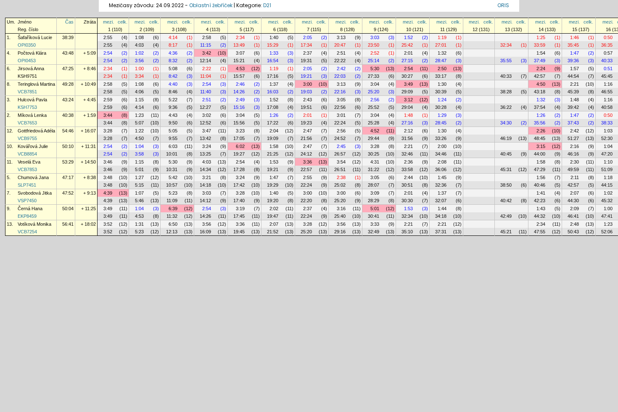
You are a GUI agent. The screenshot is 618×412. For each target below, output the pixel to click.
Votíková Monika (34, 224)
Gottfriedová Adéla (36, 130)
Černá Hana (30, 208)
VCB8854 (27, 153)
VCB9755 (27, 138)
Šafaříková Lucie (35, 37)
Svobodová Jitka (35, 192)
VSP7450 (27, 200)
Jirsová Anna (31, 68)
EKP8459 (27, 216)
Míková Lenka (32, 115)
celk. (122, 21)
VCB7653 (27, 122)
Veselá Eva (29, 161)
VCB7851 (27, 91)
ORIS (503, 5)
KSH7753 (27, 107)
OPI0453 (27, 60)
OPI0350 (27, 45)
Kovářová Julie (33, 146)
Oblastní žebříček (210, 5)
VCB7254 (27, 231)
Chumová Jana (33, 177)
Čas (69, 21)
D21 (267, 5)
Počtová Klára (32, 52)
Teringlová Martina (36, 84)
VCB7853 (27, 169)
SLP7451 (27, 185)
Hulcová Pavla (32, 99)
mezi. (108, 21)
